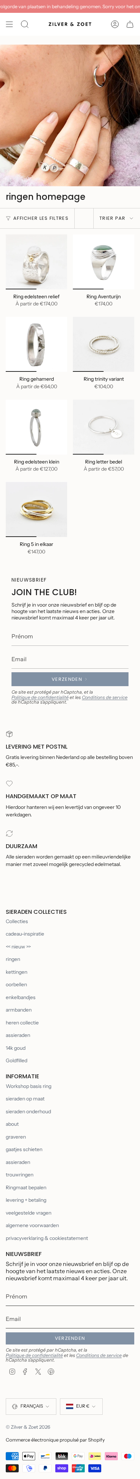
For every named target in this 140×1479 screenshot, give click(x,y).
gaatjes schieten (24, 1149)
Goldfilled (16, 1060)
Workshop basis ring (28, 1086)
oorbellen (16, 984)
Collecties (17, 921)
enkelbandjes (21, 997)
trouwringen (19, 1174)
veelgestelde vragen (28, 1213)
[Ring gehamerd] (36, 344)
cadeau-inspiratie (25, 934)
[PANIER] (129, 24)
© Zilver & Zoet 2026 (28, 1427)
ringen (13, 959)
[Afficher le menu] (9, 24)
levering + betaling (26, 1200)
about (12, 1124)
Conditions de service (104, 697)
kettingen (16, 972)
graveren (16, 1137)
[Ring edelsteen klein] (36, 427)
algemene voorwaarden (32, 1225)
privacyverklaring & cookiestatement (47, 1238)
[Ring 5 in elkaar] (36, 509)
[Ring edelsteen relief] (36, 261)
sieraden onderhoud (28, 1111)
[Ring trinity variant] (103, 344)
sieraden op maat (25, 1098)
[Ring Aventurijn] (103, 261)
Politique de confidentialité (40, 697)
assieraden (18, 1035)
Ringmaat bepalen (26, 1187)
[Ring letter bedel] (103, 427)
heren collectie (22, 1022)
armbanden (19, 1010)
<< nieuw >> (18, 946)
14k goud (15, 1048)
